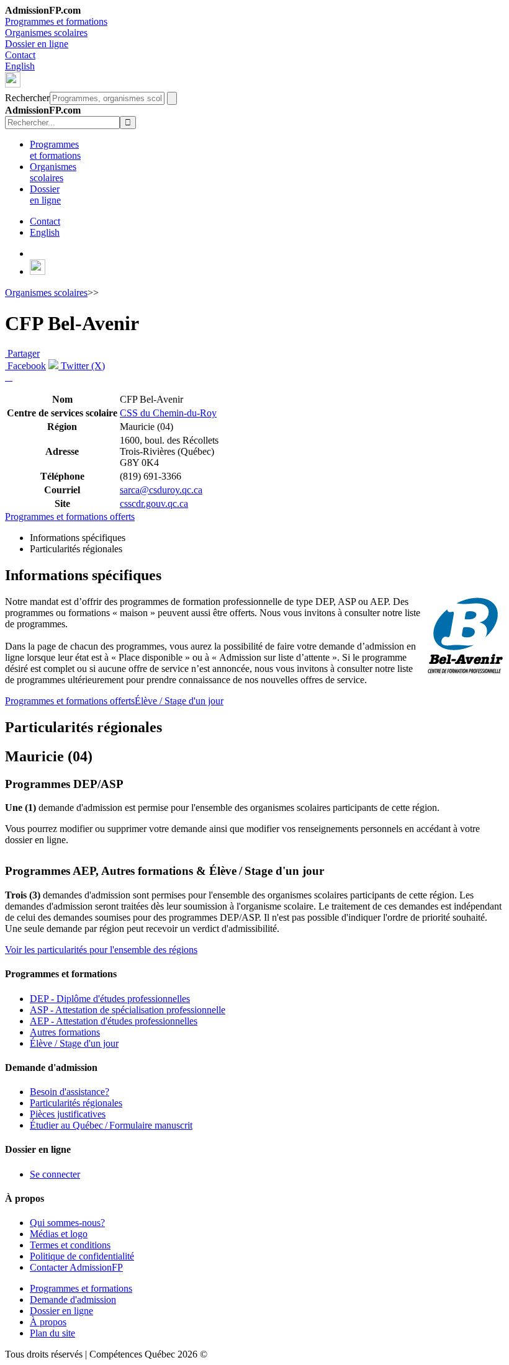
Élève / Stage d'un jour (179, 701)
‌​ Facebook (25, 365)
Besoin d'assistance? (69, 1091)
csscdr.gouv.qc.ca (154, 503)
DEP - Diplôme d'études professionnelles (110, 998)
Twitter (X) (81, 365)
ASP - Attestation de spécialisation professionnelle (127, 1010)
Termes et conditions (70, 1245)
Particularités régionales (76, 1103)
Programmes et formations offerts (70, 516)
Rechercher (27, 97)
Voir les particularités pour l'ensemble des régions (101, 949)
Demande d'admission (73, 1299)
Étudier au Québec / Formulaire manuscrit (111, 1125)
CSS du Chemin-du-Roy (168, 413)
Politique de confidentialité (82, 1256)
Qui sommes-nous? (67, 1222)
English (20, 66)
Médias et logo (59, 1233)
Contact (20, 55)
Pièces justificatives (68, 1114)
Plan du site (52, 1333)
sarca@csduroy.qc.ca (161, 490)
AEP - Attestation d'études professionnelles (113, 1021)
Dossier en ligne (36, 43)
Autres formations (65, 1032)
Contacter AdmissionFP (76, 1267)
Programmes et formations (56, 21)
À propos (48, 1322)
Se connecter (55, 1174)
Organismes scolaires (46, 32)
